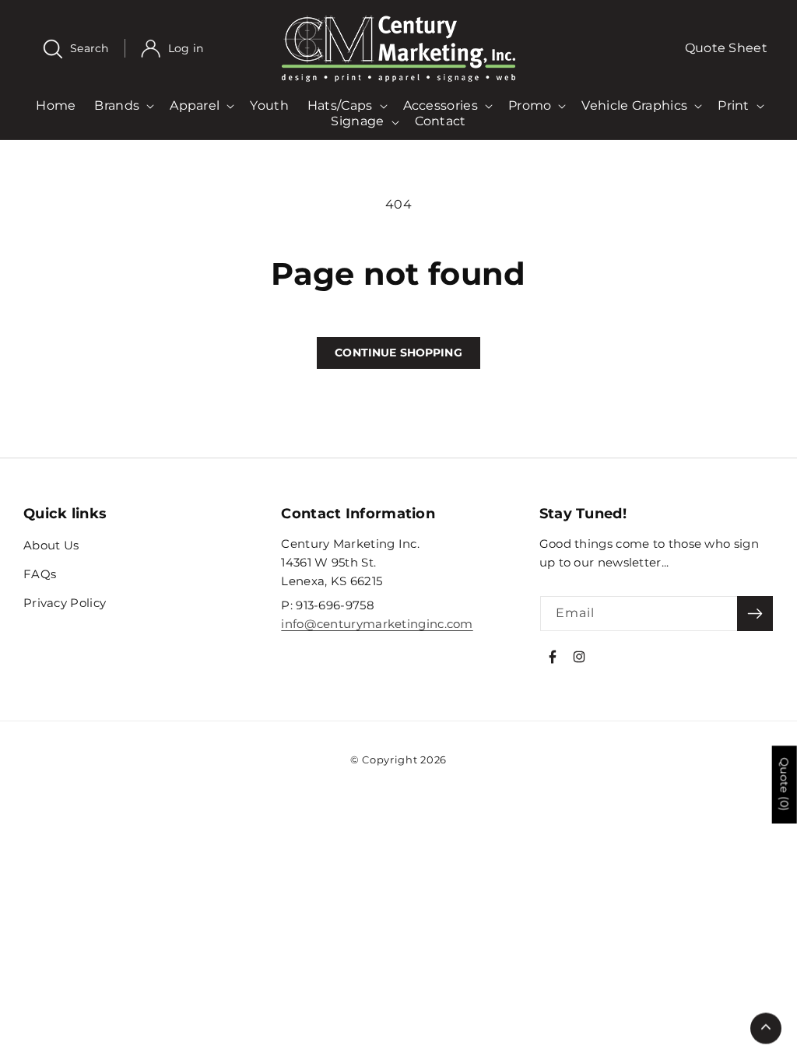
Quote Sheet (726, 47)
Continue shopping (398, 353)
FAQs (39, 574)
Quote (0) (785, 784)
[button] (84, 48)
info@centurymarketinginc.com (376, 623)
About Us (51, 545)
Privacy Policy (64, 602)
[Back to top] (765, 1027)
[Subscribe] (755, 613)
